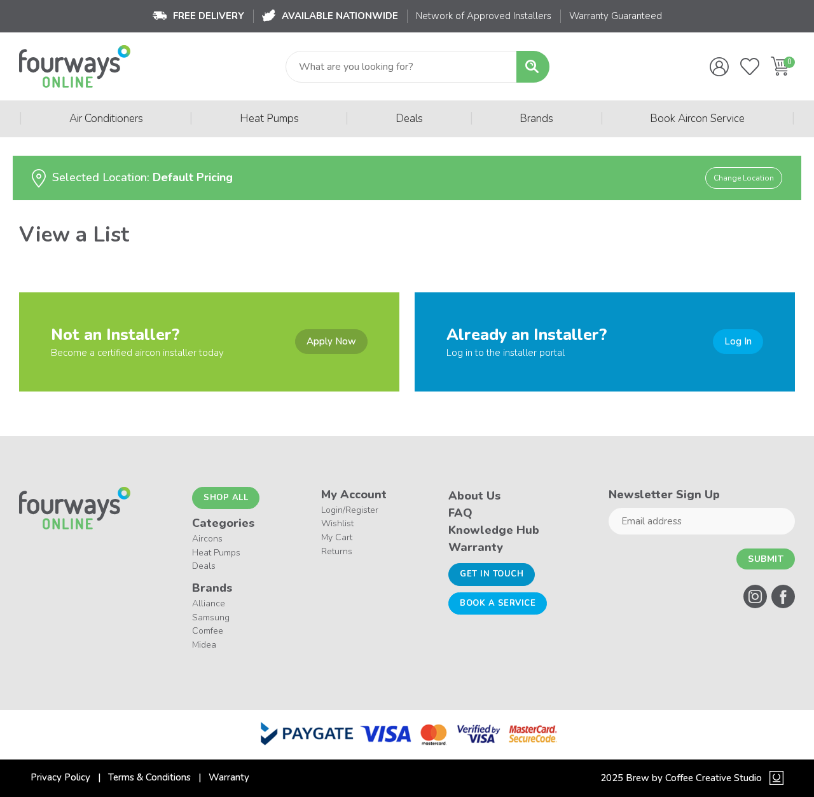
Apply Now (331, 341)
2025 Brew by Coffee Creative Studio (681, 778)
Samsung (211, 617)
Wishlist (337, 523)
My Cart (336, 537)
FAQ (460, 513)
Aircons (207, 539)
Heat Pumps (269, 118)
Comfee (207, 631)
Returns (336, 551)
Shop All (226, 497)
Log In (738, 341)
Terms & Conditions (149, 777)
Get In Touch (491, 574)
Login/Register (349, 510)
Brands (536, 118)
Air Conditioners (106, 118)
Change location (744, 178)
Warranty (475, 547)
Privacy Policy (60, 777)
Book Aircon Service (697, 118)
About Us (474, 495)
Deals (409, 118)
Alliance (208, 603)
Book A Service (497, 603)
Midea (204, 645)
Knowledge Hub (493, 530)
